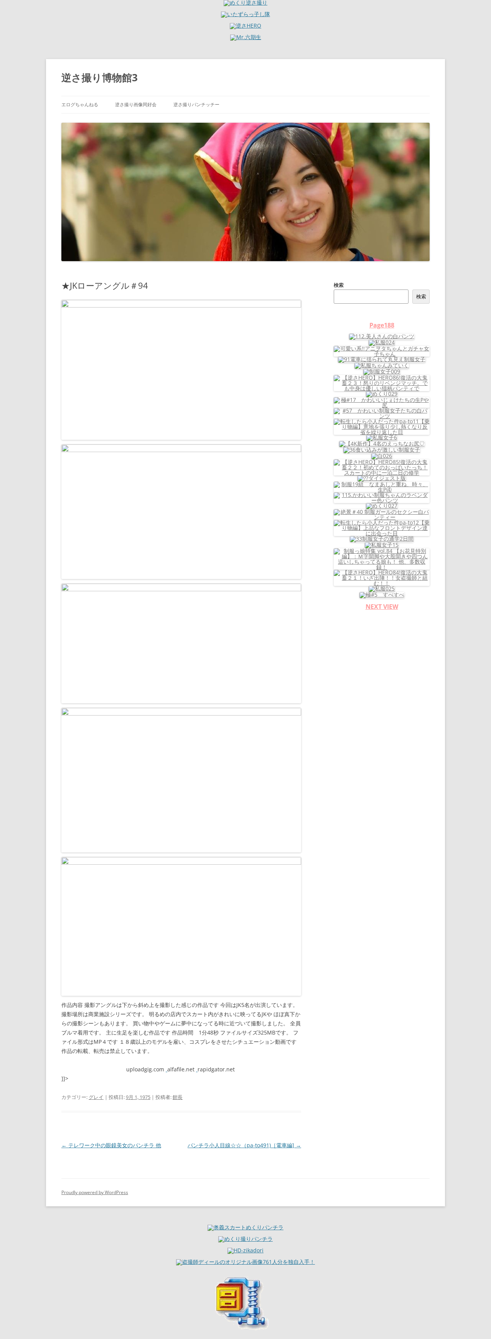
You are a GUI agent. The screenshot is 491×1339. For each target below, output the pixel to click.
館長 (178, 1097)
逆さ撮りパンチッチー (196, 104)
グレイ (96, 1097)
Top (472, 1320)
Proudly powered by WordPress (94, 1192)
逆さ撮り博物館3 (99, 77)
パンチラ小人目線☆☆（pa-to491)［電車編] (244, 1145)
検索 (339, 284)
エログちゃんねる (79, 104)
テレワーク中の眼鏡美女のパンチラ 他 (111, 1145)
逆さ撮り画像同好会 (136, 104)
